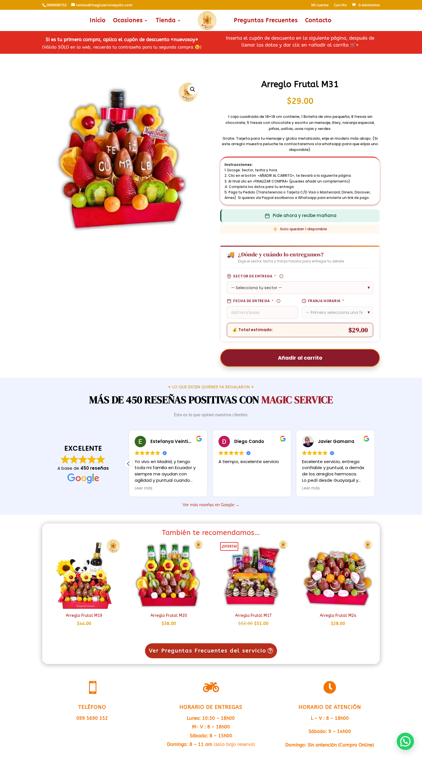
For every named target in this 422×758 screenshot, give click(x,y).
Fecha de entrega (253, 301)
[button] (192, 89)
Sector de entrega (254, 276)
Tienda (166, 21)
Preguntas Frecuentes (266, 21)
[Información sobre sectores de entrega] (281, 276)
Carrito (340, 5)
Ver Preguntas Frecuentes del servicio (207, 651)
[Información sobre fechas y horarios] (278, 301)
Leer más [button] (143, 488)
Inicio (98, 21)
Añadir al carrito (300, 357)
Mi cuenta (320, 5)
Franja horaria (326, 301)
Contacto (318, 21)
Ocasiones (128, 21)
